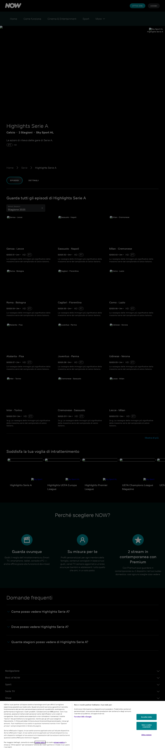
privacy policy (59, 742)
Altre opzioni (146, 735)
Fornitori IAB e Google (83, 716)
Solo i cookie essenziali (147, 726)
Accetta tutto (146, 717)
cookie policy (40, 742)
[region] (82, 726)
